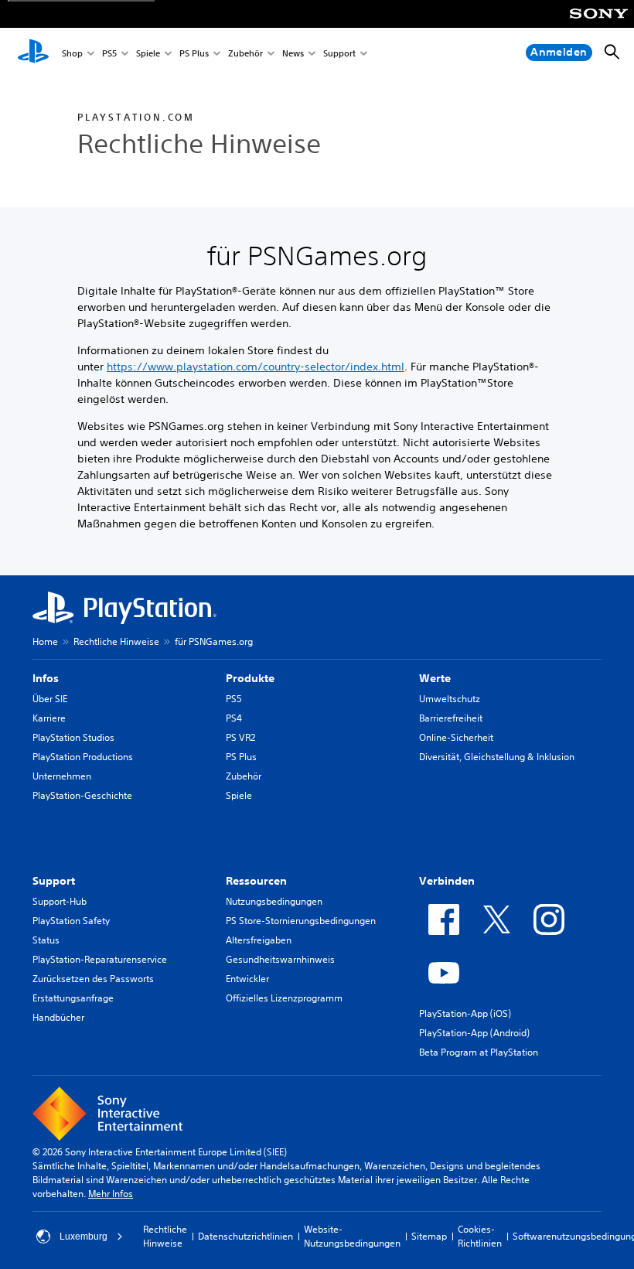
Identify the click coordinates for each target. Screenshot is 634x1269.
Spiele (148, 53)
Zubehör (245, 53)
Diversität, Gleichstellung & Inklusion (496, 756)
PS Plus (194, 53)
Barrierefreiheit (450, 718)
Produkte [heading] (250, 678)
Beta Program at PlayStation (478, 1052)
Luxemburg (83, 1236)
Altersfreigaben (258, 940)
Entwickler (247, 978)
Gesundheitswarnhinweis (280, 959)
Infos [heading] (45, 678)
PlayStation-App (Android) (474, 1032)
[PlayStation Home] (33, 52)
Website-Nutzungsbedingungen (352, 1236)
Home (45, 641)
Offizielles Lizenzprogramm (284, 998)
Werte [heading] (435, 678)
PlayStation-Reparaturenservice (99, 959)
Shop (72, 53)
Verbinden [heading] (447, 881)
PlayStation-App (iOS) (465, 1013)
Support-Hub (59, 901)
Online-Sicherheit (456, 737)
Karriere (49, 718)
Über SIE (49, 698)
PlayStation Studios (73, 737)
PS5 (109, 53)
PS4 (234, 718)
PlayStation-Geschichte (82, 795)
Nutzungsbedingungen (274, 901)
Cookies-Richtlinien (480, 1236)
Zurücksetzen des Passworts (93, 978)
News (293, 53)
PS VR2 (240, 737)
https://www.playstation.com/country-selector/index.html (255, 367)
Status (46, 940)
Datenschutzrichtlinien (245, 1236)
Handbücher (58, 1017)
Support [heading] (53, 881)
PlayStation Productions (82, 756)
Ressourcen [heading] (256, 881)
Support (339, 53)
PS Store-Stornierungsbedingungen (301, 920)
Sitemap (429, 1236)
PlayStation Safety (71, 920)
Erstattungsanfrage (73, 998)
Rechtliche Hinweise (116, 641)
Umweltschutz (449, 698)
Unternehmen (61, 776)
